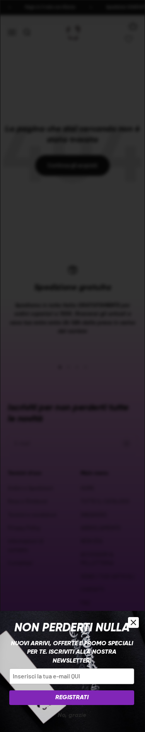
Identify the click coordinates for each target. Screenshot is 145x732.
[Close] (133, 622)
